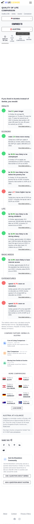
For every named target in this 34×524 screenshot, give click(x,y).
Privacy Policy (26, 514)
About (5, 514)
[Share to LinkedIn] (19, 445)
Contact (14, 514)
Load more (17, 408)
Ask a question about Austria (17, 482)
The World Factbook (22, 324)
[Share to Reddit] (4, 450)
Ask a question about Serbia (17, 476)
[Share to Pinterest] (14, 445)
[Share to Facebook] (4, 445)
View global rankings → (24, 126)
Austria (5, 418)
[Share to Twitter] (9, 445)
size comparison (15, 432)
